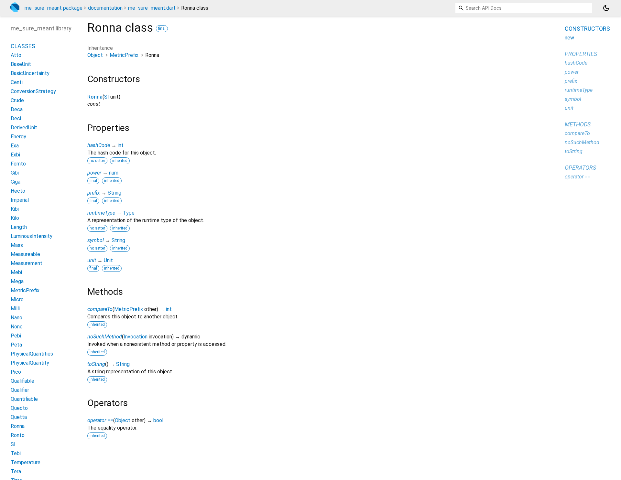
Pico (16, 372)
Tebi (16, 453)
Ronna (95, 97)
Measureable (25, 254)
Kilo (15, 218)
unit (91, 260)
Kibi (15, 209)
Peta (16, 345)
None (17, 327)
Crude (17, 100)
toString (96, 364)
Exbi (15, 155)
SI (106, 97)
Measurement (26, 263)
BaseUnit (21, 64)
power (94, 173)
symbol (95, 240)
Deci (16, 118)
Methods (578, 124)
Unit (108, 260)
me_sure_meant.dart (152, 8)
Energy (18, 136)
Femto (18, 164)
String (114, 193)
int (121, 145)
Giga (15, 182)
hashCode (98, 145)
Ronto (18, 435)
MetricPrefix (124, 55)
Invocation (135, 337)
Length (19, 227)
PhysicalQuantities (32, 354)
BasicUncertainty (30, 73)
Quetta (19, 417)
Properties (581, 53)
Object (95, 55)
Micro (17, 299)
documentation (105, 8)
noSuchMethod (104, 337)
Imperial (20, 200)
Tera (16, 471)
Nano (16, 318)
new (569, 38)
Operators (580, 167)
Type (129, 213)
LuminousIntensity (31, 236)
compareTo (100, 309)
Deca (17, 109)
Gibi (15, 173)
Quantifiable (24, 399)
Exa (15, 146)
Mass (17, 245)
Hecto (18, 191)
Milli (15, 308)
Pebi (16, 336)
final (162, 28)
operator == (100, 420)
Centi (17, 82)
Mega (17, 281)
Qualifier (20, 390)
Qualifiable (22, 381)
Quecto (19, 408)
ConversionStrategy (33, 91)
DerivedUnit (24, 127)
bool (158, 420)
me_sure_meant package (53, 8)
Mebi (16, 272)
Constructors (587, 28)
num (113, 173)
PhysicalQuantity (30, 363)
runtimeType (101, 213)
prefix (93, 193)
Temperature (25, 462)
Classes (23, 46)
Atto (16, 55)
